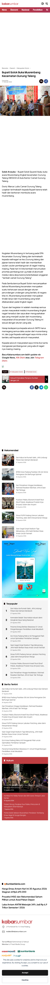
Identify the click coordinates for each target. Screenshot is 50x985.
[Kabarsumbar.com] (10, 4)
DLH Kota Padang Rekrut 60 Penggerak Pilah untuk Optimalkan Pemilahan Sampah (27, 637)
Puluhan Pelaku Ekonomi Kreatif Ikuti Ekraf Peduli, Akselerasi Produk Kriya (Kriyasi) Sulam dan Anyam (30, 502)
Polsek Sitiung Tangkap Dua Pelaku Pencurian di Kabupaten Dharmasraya (22, 805)
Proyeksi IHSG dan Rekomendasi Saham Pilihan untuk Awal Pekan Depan (22, 898)
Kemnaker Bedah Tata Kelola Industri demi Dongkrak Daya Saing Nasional (26, 619)
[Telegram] (41, 387)
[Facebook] (32, 387)
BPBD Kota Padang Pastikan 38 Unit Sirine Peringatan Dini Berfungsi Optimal (24, 698)
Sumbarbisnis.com (15, 884)
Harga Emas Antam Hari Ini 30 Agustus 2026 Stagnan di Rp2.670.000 (24, 890)
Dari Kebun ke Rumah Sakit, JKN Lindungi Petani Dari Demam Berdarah (26, 610)
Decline (25, 980)
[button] (42, 3)
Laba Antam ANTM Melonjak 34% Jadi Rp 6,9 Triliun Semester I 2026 (24, 906)
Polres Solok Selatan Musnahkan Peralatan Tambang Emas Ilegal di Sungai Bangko (24, 814)
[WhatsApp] (46, 387)
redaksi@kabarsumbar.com (16, 931)
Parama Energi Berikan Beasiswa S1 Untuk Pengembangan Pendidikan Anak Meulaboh (26, 628)
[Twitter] (36, 387)
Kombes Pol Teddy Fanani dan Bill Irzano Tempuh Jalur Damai (24, 797)
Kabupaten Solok (17, 372)
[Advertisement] (25, 40)
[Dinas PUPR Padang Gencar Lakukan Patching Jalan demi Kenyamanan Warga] (8, 518)
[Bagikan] (46, 81)
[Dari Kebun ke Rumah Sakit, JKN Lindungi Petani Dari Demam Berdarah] (8, 460)
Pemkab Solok (31, 372)
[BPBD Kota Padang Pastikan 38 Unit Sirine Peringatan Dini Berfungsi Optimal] (8, 474)
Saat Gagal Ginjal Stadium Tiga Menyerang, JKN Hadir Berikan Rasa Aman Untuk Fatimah (29, 531)
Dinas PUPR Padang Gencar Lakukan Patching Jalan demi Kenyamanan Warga (28, 655)
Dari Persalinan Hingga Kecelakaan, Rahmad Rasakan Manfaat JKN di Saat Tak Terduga (31, 487)
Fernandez (5, 80)
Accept (25, 972)
